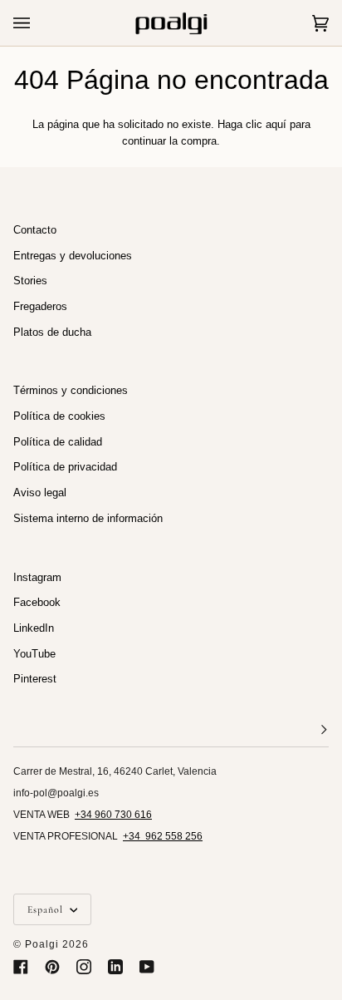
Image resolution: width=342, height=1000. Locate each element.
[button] (171, 730)
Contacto (34, 230)
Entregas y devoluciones (72, 255)
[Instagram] (83, 966)
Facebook (37, 602)
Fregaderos (40, 306)
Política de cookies (59, 416)
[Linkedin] (115, 966)
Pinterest (34, 678)
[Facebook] (20, 966)
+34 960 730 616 (113, 814)
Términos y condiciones (70, 390)
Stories (30, 280)
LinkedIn (33, 628)
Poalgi (42, 944)
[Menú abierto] (38, 23)
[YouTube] (146, 966)
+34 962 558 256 (163, 836)
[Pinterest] (52, 966)
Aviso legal (39, 492)
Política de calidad (57, 442)
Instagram (37, 577)
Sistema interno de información (88, 518)
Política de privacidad (65, 467)
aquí (276, 124)
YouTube (34, 654)
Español (46, 909)
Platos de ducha (52, 332)
